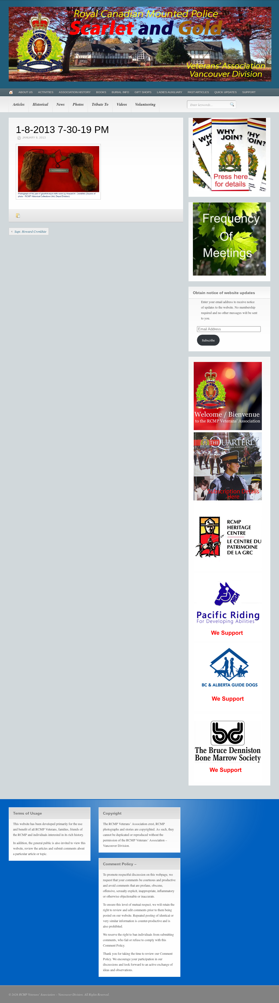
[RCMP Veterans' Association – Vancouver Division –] (140, 80)
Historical (40, 104)
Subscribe (208, 340)
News (60, 104)
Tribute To (100, 104)
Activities (45, 92)
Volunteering (145, 104)
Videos (122, 104)
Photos (78, 104)
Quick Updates (225, 92)
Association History (75, 92)
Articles (19, 104)
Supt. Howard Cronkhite (30, 231)
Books (101, 92)
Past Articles (198, 92)
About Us (26, 92)
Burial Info (120, 92)
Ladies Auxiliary (169, 92)
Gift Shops (143, 92)
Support (249, 92)
